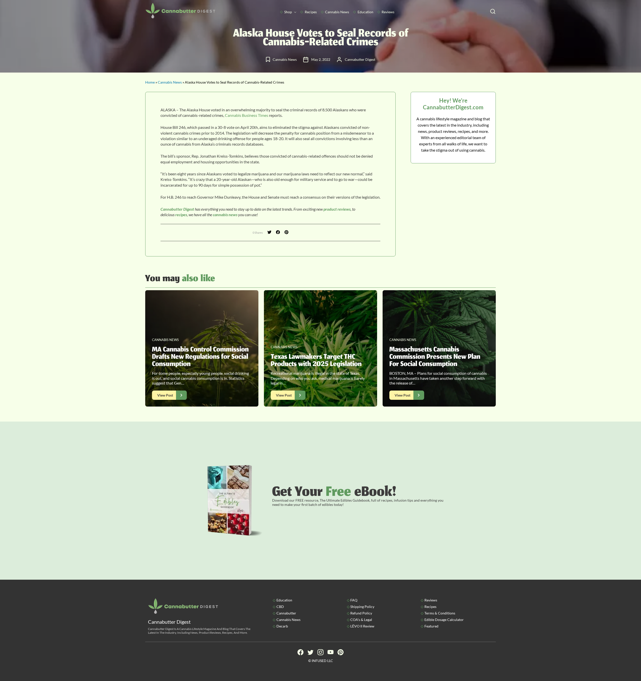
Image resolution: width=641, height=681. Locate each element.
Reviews (388, 12)
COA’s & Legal (361, 619)
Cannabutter (286, 613)
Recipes (311, 12)
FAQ (353, 600)
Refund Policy (361, 613)
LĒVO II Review (362, 626)
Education (365, 12)
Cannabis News (337, 12)
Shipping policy (362, 606)
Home (150, 82)
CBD (280, 606)
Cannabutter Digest (177, 209)
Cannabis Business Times (246, 115)
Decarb (282, 626)
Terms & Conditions (439, 613)
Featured (431, 626)
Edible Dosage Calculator (444, 619)
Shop (288, 12)
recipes (181, 214)
